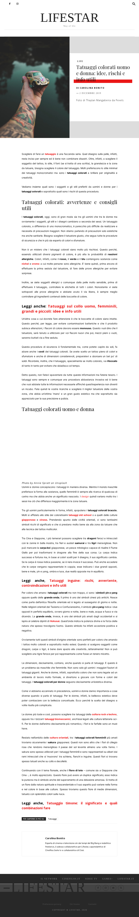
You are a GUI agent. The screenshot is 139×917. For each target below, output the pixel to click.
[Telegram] (126, 110)
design (85, 496)
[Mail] (113, 888)
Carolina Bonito (92, 87)
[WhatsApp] (103, 110)
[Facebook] (10, 4)
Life (80, 61)
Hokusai (54, 621)
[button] (134, 4)
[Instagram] (17, 4)
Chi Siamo (75, 904)
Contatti (92, 904)
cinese (43, 519)
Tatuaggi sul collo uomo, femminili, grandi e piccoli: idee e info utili (69, 308)
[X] (87, 110)
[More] (134, 110)
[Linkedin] (110, 110)
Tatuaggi (52, 819)
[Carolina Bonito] (33, 844)
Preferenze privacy (52, 904)
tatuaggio (50, 153)
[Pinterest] (95, 110)
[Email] (118, 110)
